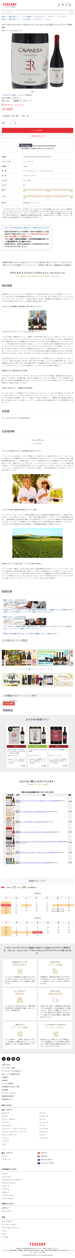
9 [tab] (38, 669)
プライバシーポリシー (9, 1093)
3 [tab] (21, 669)
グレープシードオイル (9, 1224)
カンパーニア (43, 1122)
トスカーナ (5, 1138)
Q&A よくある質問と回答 (10, 1074)
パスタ (4, 1234)
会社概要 (5, 1090)
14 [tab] (52, 669)
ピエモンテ (5, 1113)
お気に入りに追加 (9, 95)
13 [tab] (49, 669)
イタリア (9, 1109)
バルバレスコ (6, 1176)
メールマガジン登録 (8, 1068)
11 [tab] (43, 669)
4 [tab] (24, 669)
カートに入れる (37, 130)
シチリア (42, 1135)
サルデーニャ (43, 1138)
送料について (27, 100)
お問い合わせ (6, 1065)
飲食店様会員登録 (8, 1096)
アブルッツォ (43, 1116)
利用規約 (5, 1080)
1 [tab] (32, 92)
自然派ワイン (6, 1208)
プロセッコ (5, 1192)
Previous (5, 747)
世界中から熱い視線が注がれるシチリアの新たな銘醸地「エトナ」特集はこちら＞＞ (31, 633)
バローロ (5, 1173)
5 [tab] (27, 669)
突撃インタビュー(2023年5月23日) (14, 600)
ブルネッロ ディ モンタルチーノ (12, 1180)
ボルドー (5, 1156)
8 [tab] (35, 669)
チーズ (4, 1231)
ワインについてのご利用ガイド (12, 1071)
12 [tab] (46, 669)
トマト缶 (5, 1237)
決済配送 (5, 1077)
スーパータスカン (8, 1198)
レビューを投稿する (25, 95)
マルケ (4, 1144)
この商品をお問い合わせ (37, 136)
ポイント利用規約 (8, 1083)
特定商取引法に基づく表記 (10, 1087)
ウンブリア (5, 1141)
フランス (9, 1152)
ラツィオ (42, 1113)
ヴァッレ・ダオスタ (8, 1119)
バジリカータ (43, 1128)
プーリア (42, 1125)
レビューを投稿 (8, 703)
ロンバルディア (7, 1125)
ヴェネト (5, 1116)
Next (70, 747)
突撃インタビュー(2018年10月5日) (14, 617)
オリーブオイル (7, 1221)
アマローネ (5, 1186)
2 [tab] (35, 92)
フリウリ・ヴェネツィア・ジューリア (14, 1132)
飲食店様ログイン (8, 1099)
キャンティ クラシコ (8, 1183)
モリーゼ (42, 1119)
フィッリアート (28, 161)
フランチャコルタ (8, 1195)
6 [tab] (30, 669)
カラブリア (43, 1132)
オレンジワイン (7, 1211)
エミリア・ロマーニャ (9, 1135)
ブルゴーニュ (6, 1159)
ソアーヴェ (5, 1189)
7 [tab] (32, 669)
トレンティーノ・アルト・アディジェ (14, 1128)
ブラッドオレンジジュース (10, 1227)
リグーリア (5, 1122)
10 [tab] (41, 669)
